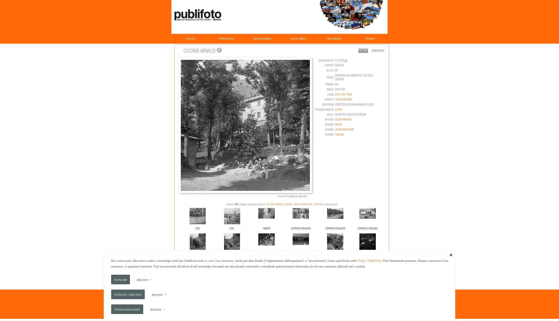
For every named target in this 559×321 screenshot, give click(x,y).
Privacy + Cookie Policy (369, 261)
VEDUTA (338, 124)
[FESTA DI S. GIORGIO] (266, 238)
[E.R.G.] (198, 215)
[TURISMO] (367, 240)
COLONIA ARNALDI (343, 99)
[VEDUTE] (301, 238)
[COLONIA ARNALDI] (246, 192)
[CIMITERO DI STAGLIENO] (301, 212)
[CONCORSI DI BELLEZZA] (335, 240)
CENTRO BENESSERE (344, 129)
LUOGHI (339, 109)
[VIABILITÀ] (266, 212)
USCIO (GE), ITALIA (343, 94)
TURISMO (339, 134)
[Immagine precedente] (361, 52)
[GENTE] (198, 240)
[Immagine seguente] (365, 52)
